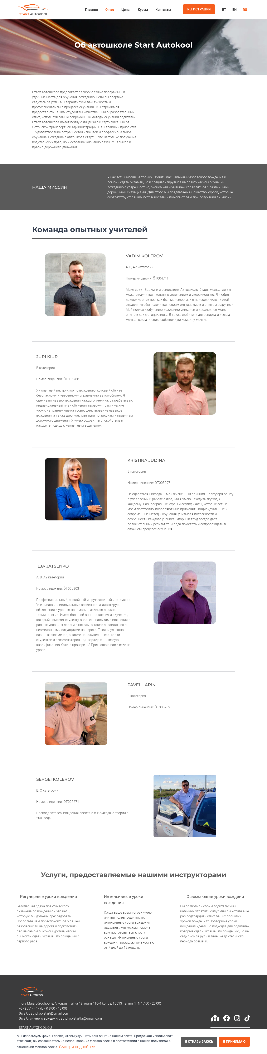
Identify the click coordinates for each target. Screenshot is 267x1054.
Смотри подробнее (77, 1046)
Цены (125, 10)
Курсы (143, 10)
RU (245, 10)
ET (224, 10)
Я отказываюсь (199, 1042)
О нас (109, 10)
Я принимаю (234, 1042)
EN (234, 10)
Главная (91, 10)
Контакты (163, 10)
